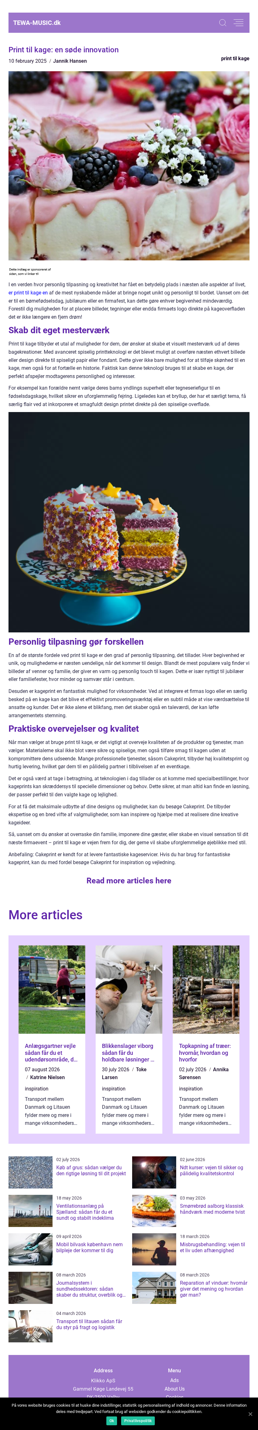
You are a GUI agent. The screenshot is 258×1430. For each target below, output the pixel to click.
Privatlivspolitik (138, 1421)
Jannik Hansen (70, 61)
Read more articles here (129, 880)
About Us (175, 1389)
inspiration (36, 1089)
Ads (174, 1380)
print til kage (235, 58)
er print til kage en (28, 293)
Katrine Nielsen (47, 1077)
